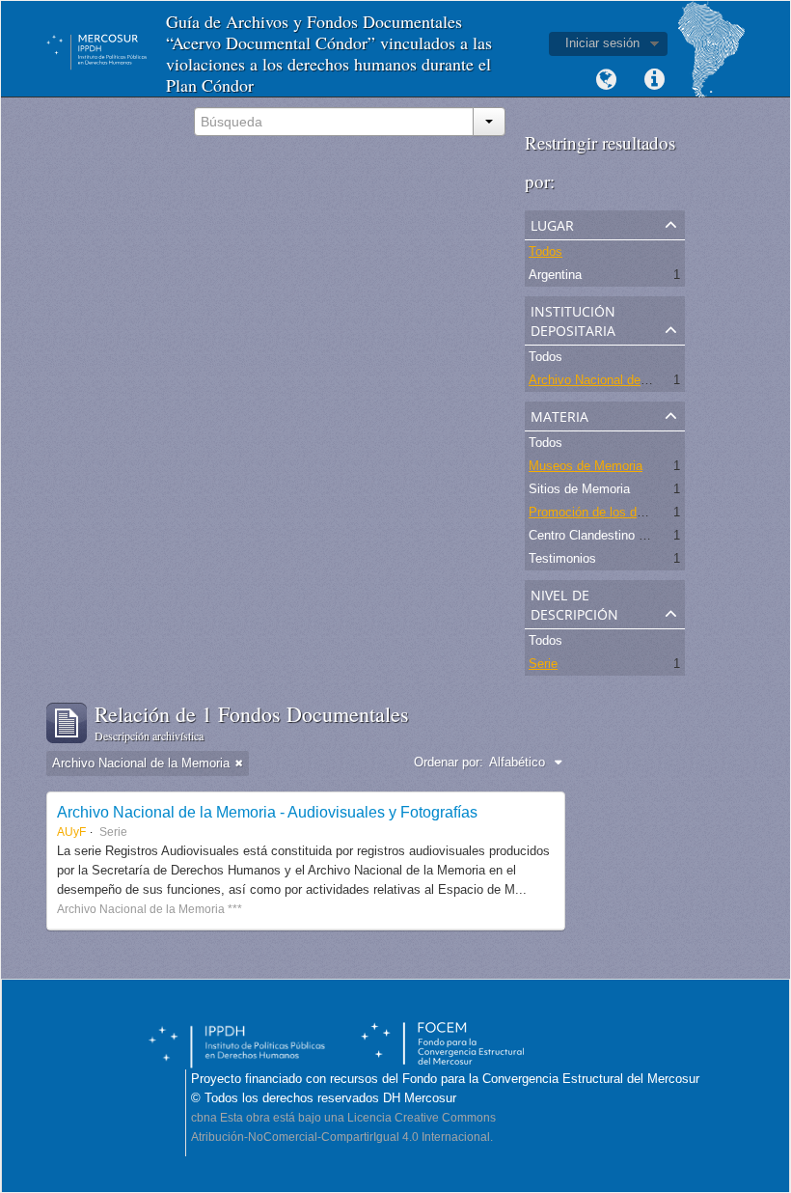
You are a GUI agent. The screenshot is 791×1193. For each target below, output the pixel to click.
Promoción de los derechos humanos (632, 512)
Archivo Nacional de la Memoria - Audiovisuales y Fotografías (267, 811)
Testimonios (562, 558)
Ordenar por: (448, 762)
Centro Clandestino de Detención (620, 535)
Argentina (555, 274)
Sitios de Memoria (579, 489)
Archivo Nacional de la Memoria (617, 380)
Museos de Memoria (585, 465)
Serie (543, 663)
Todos (545, 251)
